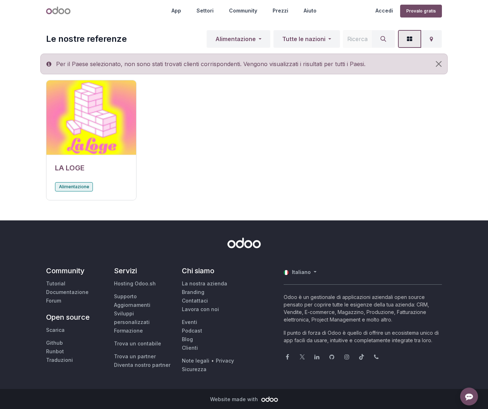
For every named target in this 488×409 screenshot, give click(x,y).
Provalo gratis (421, 11)
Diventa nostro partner (142, 365)
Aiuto (310, 11)
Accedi (384, 11)
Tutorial (55, 283)
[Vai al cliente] (91, 117)
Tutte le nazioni (303, 39)
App (176, 11)
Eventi (189, 322)
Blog (187, 339)
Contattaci (195, 301)
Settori (205, 11)
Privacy (225, 361)
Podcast (192, 331)
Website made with (234, 399)
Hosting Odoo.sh (135, 283)
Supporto (125, 296)
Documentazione (67, 292)
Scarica (55, 330)
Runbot (55, 351)
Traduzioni (59, 360)
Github (54, 343)
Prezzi (280, 11)
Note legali (195, 361)
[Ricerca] (383, 39)
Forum (53, 301)
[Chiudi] (438, 64)
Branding (193, 292)
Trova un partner (135, 356)
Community (243, 11)
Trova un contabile (137, 343)
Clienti (190, 348)
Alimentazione (235, 39)
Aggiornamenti (132, 305)
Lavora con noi (200, 309)
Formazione (128, 331)
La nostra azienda (204, 283)
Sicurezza (194, 369)
